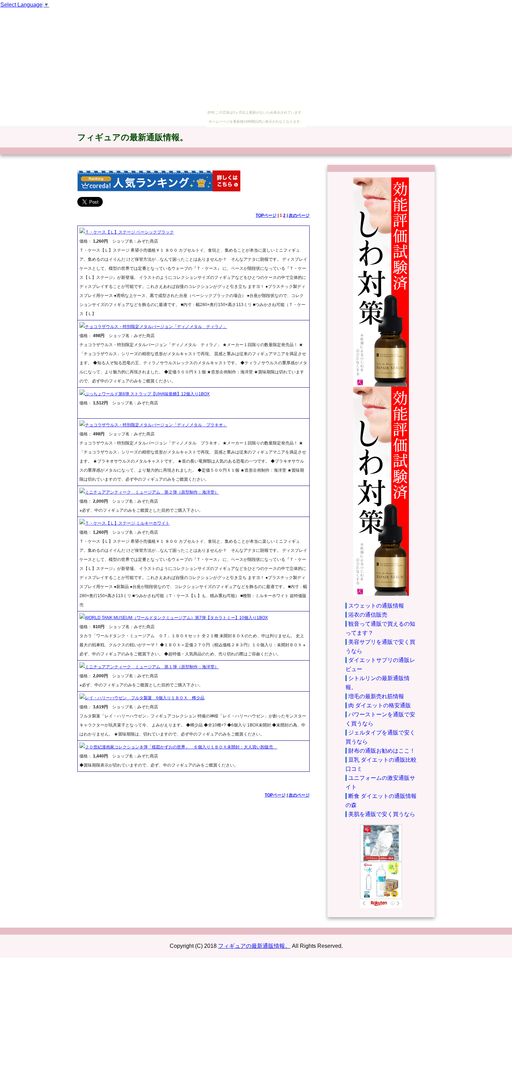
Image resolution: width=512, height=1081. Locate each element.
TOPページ (266, 215)
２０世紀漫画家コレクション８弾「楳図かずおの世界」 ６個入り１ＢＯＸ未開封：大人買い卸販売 (181, 747)
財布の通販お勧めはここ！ (381, 751)
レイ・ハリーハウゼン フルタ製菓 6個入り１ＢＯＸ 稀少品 (144, 697)
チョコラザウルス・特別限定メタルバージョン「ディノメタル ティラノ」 (156, 326)
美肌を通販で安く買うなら (381, 814)
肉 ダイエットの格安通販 (379, 705)
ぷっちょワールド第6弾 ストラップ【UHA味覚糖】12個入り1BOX (147, 393)
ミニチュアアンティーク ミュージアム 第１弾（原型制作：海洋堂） (152, 666)
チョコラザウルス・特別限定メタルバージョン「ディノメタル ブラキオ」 (156, 424)
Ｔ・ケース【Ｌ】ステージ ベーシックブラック (129, 232)
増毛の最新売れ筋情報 (376, 696)
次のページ (299, 215)
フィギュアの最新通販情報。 (132, 137)
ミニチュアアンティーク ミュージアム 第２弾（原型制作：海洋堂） (152, 492)
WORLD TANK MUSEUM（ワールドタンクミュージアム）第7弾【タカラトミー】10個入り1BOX (176, 617)
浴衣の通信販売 (367, 615)
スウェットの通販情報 (376, 606)
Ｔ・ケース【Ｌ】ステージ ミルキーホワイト (127, 523)
